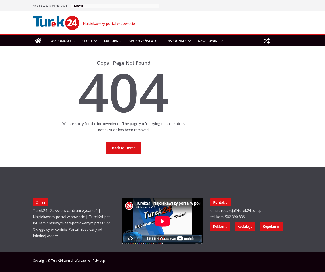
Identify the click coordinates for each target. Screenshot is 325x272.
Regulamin (271, 226)
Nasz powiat (208, 41)
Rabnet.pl (99, 260)
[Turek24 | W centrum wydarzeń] (38, 40)
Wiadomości (61, 41)
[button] (73, 41)
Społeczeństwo (142, 41)
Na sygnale (176, 41)
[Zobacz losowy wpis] (266, 40)
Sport (87, 41)
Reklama (220, 226)
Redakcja (244, 226)
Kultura (111, 41)
